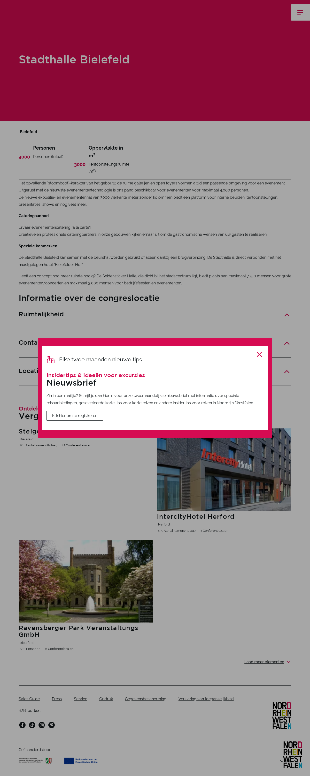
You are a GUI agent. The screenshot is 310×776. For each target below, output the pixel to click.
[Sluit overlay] (260, 354)
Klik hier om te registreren (74, 415)
